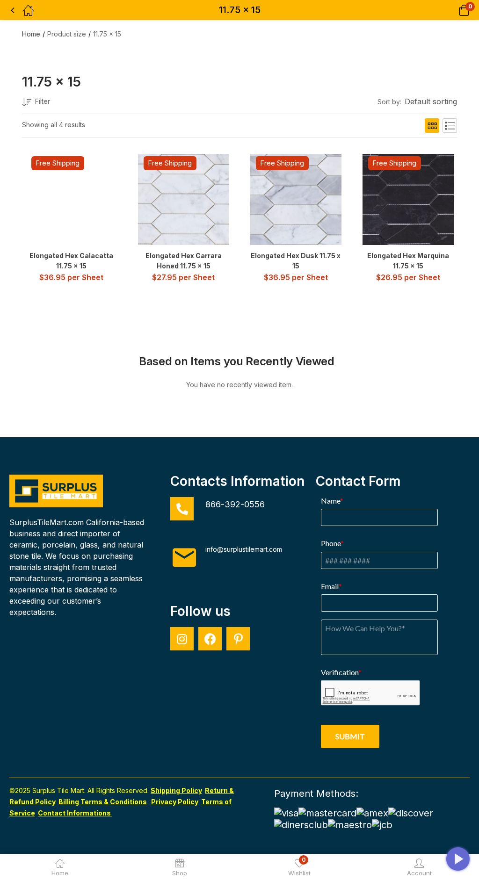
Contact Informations (75, 813)
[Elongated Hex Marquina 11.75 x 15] (408, 199)
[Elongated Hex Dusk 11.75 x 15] (295, 199)
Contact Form (358, 481)
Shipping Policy (176, 790)
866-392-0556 (235, 504)
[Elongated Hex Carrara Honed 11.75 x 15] (183, 199)
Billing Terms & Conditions (102, 802)
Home (31, 34)
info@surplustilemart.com (243, 549)
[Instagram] (182, 638)
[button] (452, 10)
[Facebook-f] (210, 638)
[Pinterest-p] (238, 638)
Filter (42, 101)
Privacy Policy (174, 802)
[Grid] (432, 125)
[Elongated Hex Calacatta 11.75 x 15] (71, 199)
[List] (450, 125)
